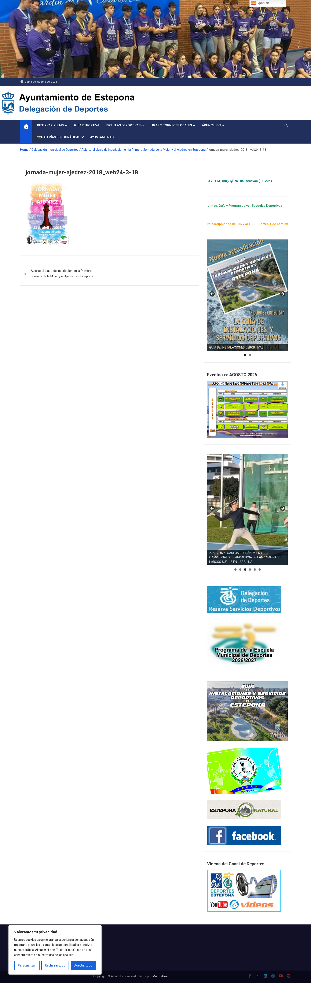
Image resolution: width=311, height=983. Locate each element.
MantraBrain (161, 976)
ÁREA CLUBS (211, 125)
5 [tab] (255, 569)
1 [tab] (245, 355)
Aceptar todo (83, 965)
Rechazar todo (55, 965)
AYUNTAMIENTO (102, 137)
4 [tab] (250, 569)
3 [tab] (245, 569)
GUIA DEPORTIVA (86, 125)
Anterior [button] (212, 294)
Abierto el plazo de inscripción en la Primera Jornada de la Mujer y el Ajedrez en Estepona (62, 273)
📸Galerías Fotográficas (58, 137)
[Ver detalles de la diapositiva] (247, 295)
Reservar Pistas (50, 125)
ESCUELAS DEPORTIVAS (123, 125)
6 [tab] (260, 569)
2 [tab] (250, 355)
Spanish (262, 3)
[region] (55, 950)
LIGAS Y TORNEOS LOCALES (171, 125)
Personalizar (27, 965)
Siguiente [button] (282, 294)
